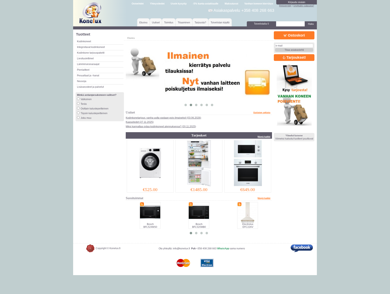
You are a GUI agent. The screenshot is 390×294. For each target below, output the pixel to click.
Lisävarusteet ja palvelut (90, 86)
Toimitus (168, 22)
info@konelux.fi (181, 248)
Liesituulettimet (85, 58)
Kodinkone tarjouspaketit (90, 52)
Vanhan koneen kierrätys (258, 3)
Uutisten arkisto (261, 112)
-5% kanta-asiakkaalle (205, 3)
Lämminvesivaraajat (88, 64)
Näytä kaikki (264, 136)
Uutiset (156, 22)
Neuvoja (81, 81)
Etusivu (143, 22)
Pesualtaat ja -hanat (88, 75)
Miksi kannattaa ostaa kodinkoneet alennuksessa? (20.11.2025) (161, 126)
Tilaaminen (184, 22)
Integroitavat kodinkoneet (91, 47)
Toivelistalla (261, 23)
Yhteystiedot (157, 3)
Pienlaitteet (83, 69)
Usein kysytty (179, 3)
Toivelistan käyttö (220, 22)
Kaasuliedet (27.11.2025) (140, 122)
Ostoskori (296, 35)
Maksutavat (231, 3)
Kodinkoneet (84, 41)
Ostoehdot (138, 3)
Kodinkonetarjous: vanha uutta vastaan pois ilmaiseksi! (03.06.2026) (163, 117)
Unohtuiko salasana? (303, 5)
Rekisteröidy (285, 5)
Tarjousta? (200, 22)
